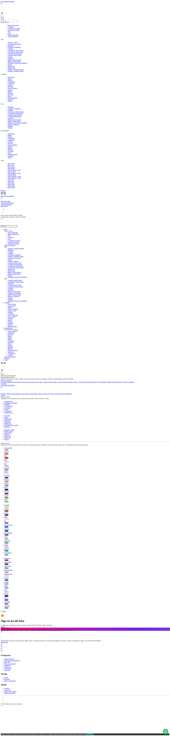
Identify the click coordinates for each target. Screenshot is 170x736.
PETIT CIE (7, 436)
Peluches (10, 318)
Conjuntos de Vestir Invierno (16, 50)
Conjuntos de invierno (14, 28)
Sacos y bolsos (12, 304)
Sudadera (10, 126)
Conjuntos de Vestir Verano (15, 52)
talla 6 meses (11, 168)
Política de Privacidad (10, 691)
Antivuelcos (11, 77)
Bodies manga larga (13, 25)
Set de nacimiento (13, 36)
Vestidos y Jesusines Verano (15, 71)
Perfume (10, 312)
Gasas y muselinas (13, 309)
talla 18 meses (12, 171)
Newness (6, 434)
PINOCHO (7, 438)
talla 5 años (11, 179)
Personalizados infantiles (12, 660)
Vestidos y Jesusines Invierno (16, 69)
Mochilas (10, 93)
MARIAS (7, 427)
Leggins (10, 57)
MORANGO (8, 433)
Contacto (6, 688)
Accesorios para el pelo (14, 44)
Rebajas (3, 190)
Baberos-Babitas (12, 326)
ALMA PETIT (8, 401)
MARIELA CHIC (9, 430)
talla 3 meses (11, 167)
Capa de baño (11, 306)
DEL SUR (7, 415)
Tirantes (10, 127)
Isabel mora (7, 422)
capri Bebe (7, 408)
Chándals (10, 49)
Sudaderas (7, 665)
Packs (9, 96)
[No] (93, 734)
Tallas (7, 670)
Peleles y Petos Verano (14, 61)
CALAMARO (8, 406)
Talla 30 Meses (12, 175)
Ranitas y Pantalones (13, 124)
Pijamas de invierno (13, 35)
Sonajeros (10, 99)
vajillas (10, 320)
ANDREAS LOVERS (10, 403)
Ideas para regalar (10, 664)
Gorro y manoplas (13, 315)
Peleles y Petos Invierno (14, 60)
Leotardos (10, 58)
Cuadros (10, 85)
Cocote (6, 409)
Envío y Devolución (10, 681)
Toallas (10, 101)
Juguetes (10, 90)
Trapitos (6, 439)
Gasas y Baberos (12, 88)
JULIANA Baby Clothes (11, 425)
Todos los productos (6, 204)
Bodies (10, 78)
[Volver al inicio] (4, 7)
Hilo (9, 31)
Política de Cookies (9, 693)
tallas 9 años (11, 184)
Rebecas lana (11, 68)
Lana (9, 33)
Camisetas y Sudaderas (14, 47)
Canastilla (7, 302)
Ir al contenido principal (7, 1)
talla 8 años (11, 182)
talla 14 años (11, 187)
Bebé (5, 229)
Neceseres (10, 94)
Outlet (6, 360)
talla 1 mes (11, 165)
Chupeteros (11, 83)
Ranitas (10, 65)
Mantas (10, 91)
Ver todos (3, 611)
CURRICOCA (8, 412)
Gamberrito (7, 420)
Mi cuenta (7, 679)
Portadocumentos (12, 98)
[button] (165, 731)
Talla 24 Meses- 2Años (14, 173)
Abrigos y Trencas (13, 42)
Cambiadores (11, 82)
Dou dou (10, 321)
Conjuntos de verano (13, 30)
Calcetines (11, 27)
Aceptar (90, 734)
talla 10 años (11, 186)
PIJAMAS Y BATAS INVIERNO (17, 63)
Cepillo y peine (12, 310)
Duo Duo (10, 86)
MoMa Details (9, 659)
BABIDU (7, 404)
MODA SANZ (8, 431)
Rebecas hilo (11, 66)
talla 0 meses (11, 163)
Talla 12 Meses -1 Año (14, 170)
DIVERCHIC (8, 419)
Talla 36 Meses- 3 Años (14, 176)
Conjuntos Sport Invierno (15, 53)
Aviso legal (7, 690)
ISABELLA (7, 423)
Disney (6, 417)
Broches (10, 80)
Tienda (3, 627)
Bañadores (11, 45)
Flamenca (3, 192)
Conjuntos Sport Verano (14, 55)
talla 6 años (11, 181)
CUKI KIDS (8, 411)
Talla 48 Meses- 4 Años (14, 178)
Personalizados (8, 328)
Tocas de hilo (11, 317)
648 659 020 (4, 206)
